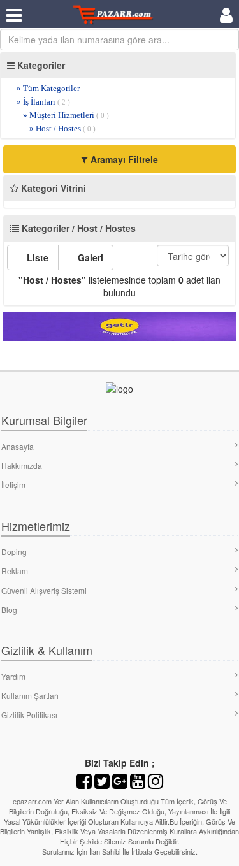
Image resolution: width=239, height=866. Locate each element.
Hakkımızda (21, 465)
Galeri (89, 257)
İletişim (13, 484)
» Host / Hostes (62, 128)
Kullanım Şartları (30, 695)
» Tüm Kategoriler (48, 88)
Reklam (14, 570)
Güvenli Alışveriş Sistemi (44, 590)
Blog (9, 609)
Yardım (13, 676)
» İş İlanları (43, 101)
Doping (14, 551)
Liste (36, 257)
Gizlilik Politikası (29, 714)
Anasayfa (17, 446)
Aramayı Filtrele (123, 159)
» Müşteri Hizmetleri (66, 115)
